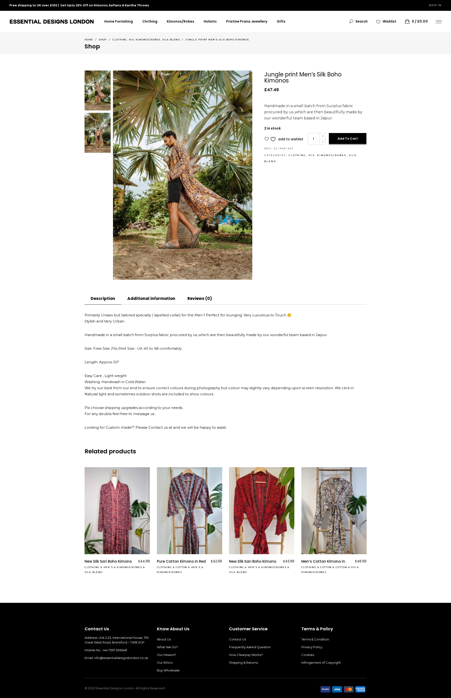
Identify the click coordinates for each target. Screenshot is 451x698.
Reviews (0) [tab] (199, 298)
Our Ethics (164, 662)
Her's (108, 567)
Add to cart (348, 138)
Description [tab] (103, 298)
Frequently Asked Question (250, 647)
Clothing (119, 39)
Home (89, 39)
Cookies (307, 655)
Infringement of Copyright (321, 662)
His (131, 39)
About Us (164, 639)
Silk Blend (171, 39)
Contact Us (237, 639)
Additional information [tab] (151, 298)
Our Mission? (166, 655)
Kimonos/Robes (148, 39)
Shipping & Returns (243, 662)
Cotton (181, 567)
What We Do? (167, 647)
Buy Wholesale (168, 670)
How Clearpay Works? (246, 655)
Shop (103, 39)
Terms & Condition (315, 639)
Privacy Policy (311, 647)
